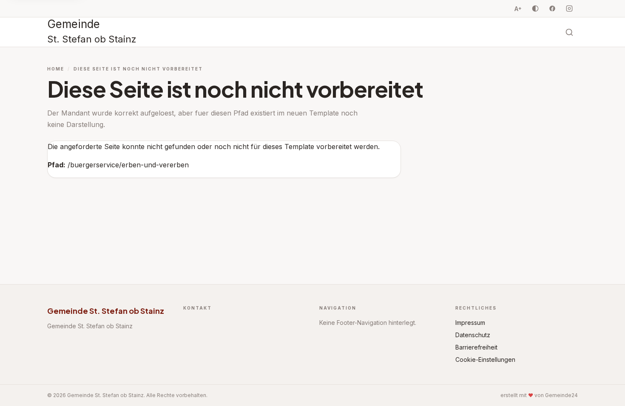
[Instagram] (569, 8)
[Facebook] (552, 8)
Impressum (470, 322)
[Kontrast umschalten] (535, 8)
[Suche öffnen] (569, 32)
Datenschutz (472, 334)
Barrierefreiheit (476, 347)
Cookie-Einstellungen (485, 359)
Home (55, 68)
